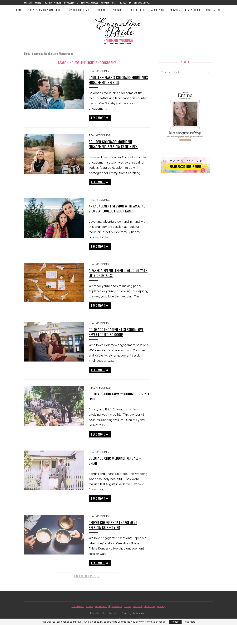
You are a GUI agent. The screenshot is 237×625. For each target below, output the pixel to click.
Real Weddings (193, 10)
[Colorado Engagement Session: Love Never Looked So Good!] (54, 342)
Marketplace (158, 10)
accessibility (102, 606)
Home (19, 10)
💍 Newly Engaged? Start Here (43, 10)
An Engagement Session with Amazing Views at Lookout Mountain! (117, 208)
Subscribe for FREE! (32, 2)
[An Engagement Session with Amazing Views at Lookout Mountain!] (54, 218)
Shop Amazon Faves (89, 2)
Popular (101, 10)
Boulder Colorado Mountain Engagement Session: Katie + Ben (113, 144)
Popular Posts (71, 2)
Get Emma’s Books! (142, 2)
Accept (175, 621)
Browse (174, 10)
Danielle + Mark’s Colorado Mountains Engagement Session (118, 80)
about (89, 606)
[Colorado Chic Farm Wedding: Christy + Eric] (54, 406)
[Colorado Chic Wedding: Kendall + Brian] (54, 470)
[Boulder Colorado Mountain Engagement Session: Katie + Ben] (54, 154)
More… (209, 10)
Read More (189, 622)
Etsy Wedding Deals (78, 10)
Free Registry (125, 2)
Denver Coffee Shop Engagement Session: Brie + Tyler (113, 525)
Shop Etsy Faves (108, 2)
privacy (161, 606)
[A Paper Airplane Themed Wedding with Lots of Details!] (54, 282)
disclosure (149, 606)
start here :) (78, 606)
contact (137, 606)
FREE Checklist (137, 10)
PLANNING (117, 10)
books (127, 606)
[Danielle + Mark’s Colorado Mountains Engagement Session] (54, 89)
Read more (98, 118)
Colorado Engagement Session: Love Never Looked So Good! (116, 332)
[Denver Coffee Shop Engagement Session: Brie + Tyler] (54, 535)
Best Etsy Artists (53, 2)
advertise (117, 606)
